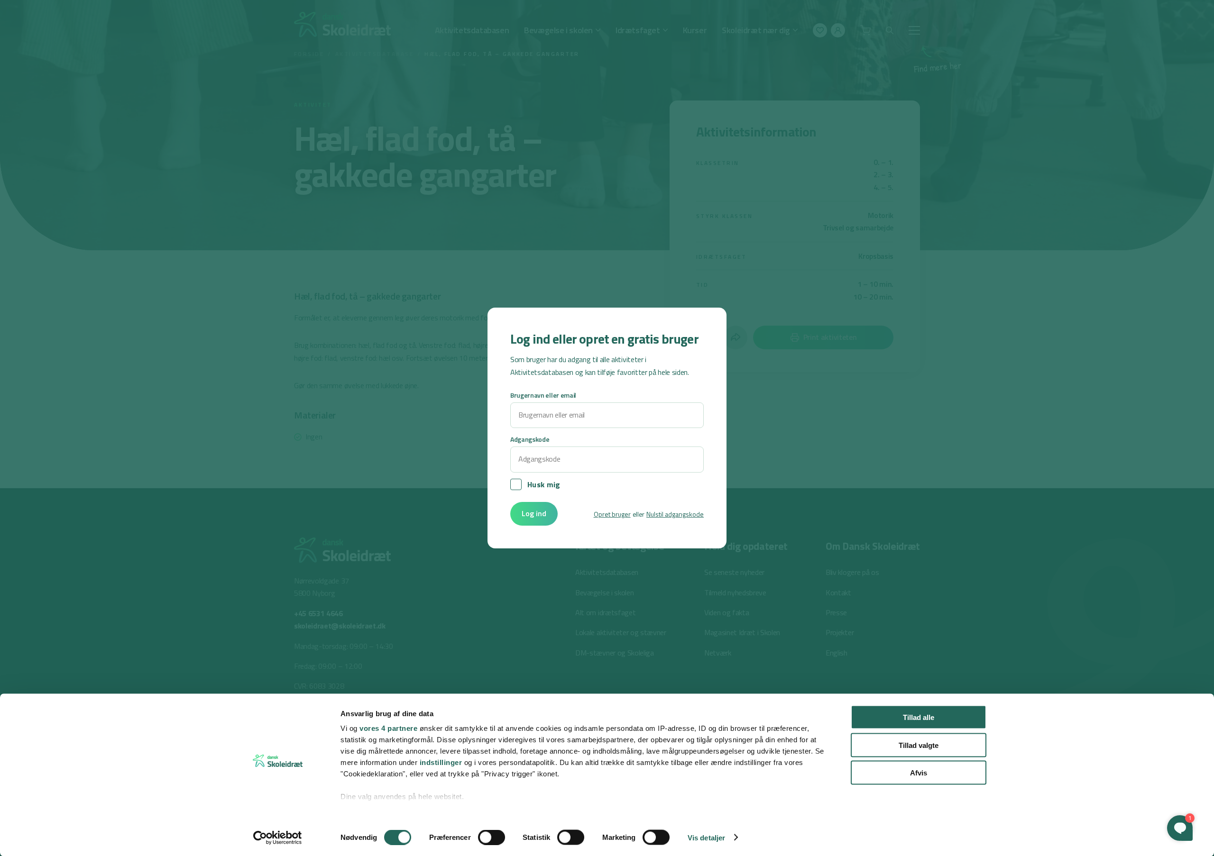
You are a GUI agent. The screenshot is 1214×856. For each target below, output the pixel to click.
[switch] (491, 837)
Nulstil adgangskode (675, 514)
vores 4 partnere (388, 728)
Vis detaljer (706, 837)
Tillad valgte (918, 745)
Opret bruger (612, 514)
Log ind (534, 513)
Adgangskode (529, 439)
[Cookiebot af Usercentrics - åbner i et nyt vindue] (277, 837)
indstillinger (441, 762)
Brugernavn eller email (543, 395)
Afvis (918, 773)
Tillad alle (918, 717)
